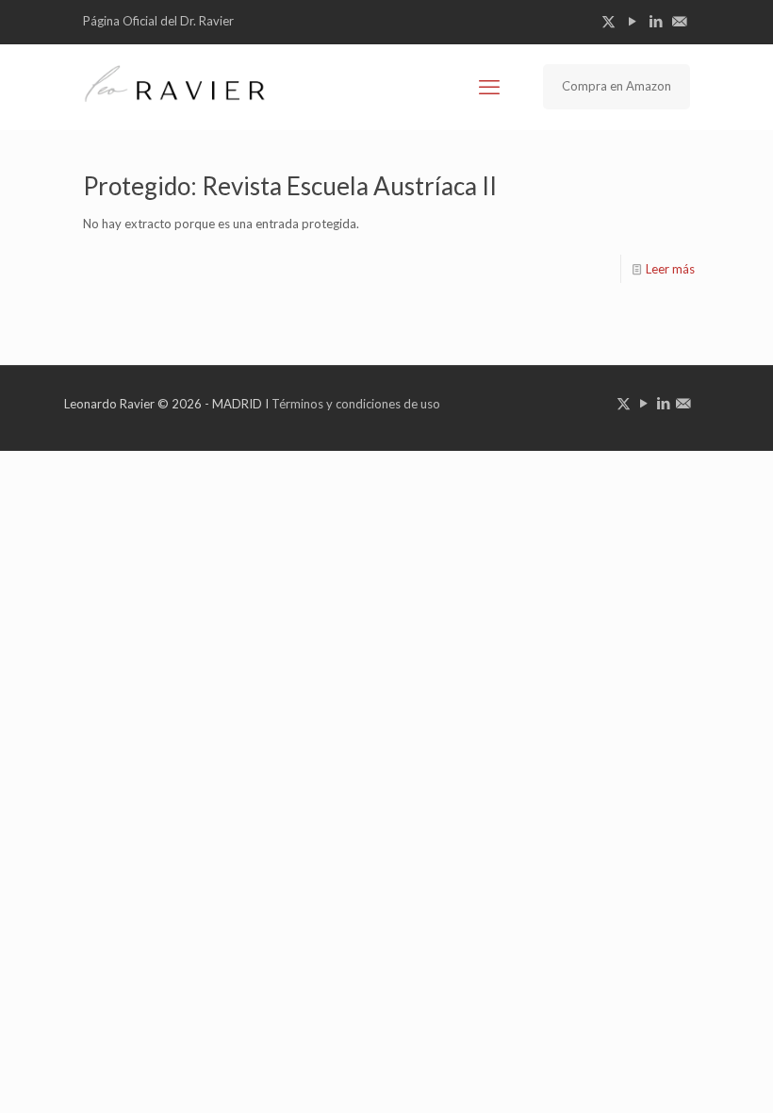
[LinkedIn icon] (656, 20)
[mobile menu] (489, 87)
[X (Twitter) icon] (608, 20)
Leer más (670, 268)
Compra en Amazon (616, 85)
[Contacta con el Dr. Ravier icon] (679, 20)
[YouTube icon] (632, 20)
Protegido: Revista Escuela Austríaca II (290, 186)
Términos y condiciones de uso (355, 403)
